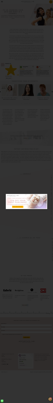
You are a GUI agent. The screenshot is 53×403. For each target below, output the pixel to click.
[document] (26, 201)
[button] (45, 195)
